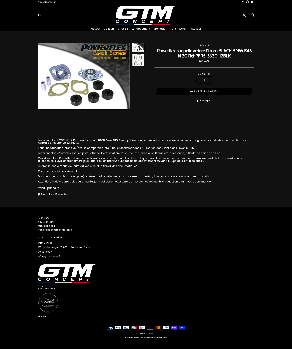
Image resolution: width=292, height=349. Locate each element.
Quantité (204, 74)
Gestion (109, 29)
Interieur (195, 29)
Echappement (141, 29)
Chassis (123, 29)
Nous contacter (46, 221)
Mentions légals (46, 225)
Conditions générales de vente (55, 229)
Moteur (95, 29)
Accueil (203, 45)
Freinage (159, 29)
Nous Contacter (47, 1)
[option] (84, 76)
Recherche (44, 217)
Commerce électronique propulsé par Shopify (146, 338)
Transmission (178, 29)
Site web (42, 316)
